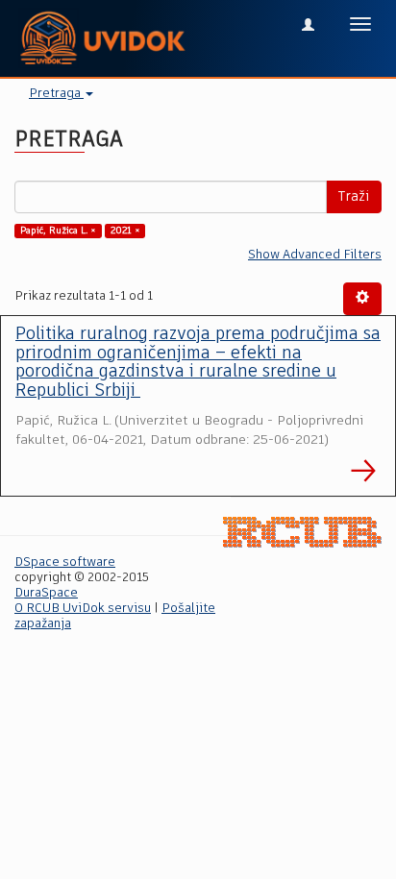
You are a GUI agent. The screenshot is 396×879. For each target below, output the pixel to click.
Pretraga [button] (56, 93)
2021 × (125, 230)
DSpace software (64, 562)
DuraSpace (46, 593)
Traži (353, 197)
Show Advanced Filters (315, 255)
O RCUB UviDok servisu (82, 608)
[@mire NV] (302, 532)
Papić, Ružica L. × (58, 230)
